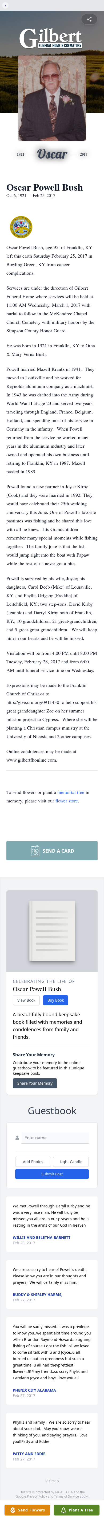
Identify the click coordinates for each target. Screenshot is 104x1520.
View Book (26, 1000)
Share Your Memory (35, 1083)
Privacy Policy (37, 1496)
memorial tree (70, 792)
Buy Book (55, 1000)
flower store (66, 800)
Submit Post (52, 1173)
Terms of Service (66, 1496)
